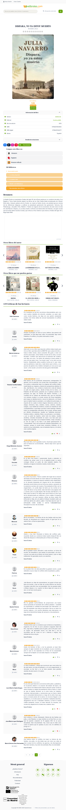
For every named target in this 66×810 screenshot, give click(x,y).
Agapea (13, 158)
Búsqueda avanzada (50, 11)
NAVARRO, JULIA (33, 29)
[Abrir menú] (61, 11)
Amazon (14, 153)
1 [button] (29, 272)
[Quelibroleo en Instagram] (12, 145)
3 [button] (34, 272)
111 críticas (13, 295)
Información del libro (32, 112)
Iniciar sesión (8, 1)
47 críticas (13, 265)
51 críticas (53, 265)
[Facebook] (38, 770)
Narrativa (58, 116)
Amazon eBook (16, 162)
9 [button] (43, 302)
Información (17, 772)
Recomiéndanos (17, 777)
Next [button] (62, 255)
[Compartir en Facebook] (5, 145)
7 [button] (38, 302)
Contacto (17, 783)
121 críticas (33, 108)
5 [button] (33, 302)
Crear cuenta (17, 1)
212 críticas (33, 295)
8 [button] (41, 302)
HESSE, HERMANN (52, 300)
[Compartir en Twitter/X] (8, 145)
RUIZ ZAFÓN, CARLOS (13, 300)
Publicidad (18, 780)
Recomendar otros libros (16, 188)
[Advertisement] (34, 19)
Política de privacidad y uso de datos (45, 807)
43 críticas (53, 295)
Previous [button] (4, 255)
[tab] (33, 112)
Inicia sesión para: (13, 171)
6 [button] (35, 302)
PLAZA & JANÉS (57, 120)
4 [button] (37, 272)
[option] (13, 258)
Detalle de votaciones (32, 139)
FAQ (17, 774)
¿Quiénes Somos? (17, 769)
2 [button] (32, 272)
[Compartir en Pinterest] (16, 145)
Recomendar (26, 145)
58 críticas (33, 265)
